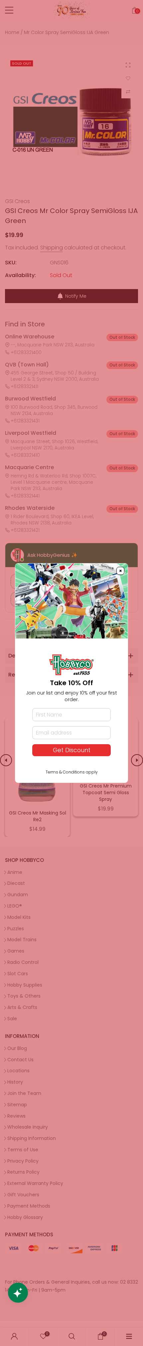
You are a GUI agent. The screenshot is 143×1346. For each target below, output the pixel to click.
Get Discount (71, 750)
